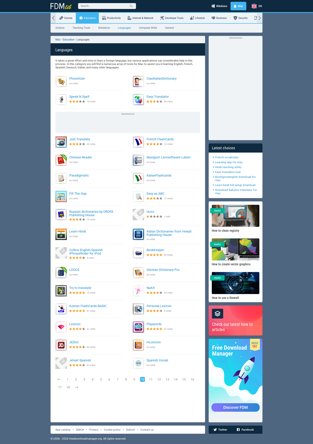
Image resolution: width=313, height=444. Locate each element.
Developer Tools (174, 18)
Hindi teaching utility (228, 167)
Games (68, 18)
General (169, 27)
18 (68, 387)
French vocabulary (227, 157)
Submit (130, 429)
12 (159, 379)
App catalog (62, 429)
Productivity (114, 18)
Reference (104, 27)
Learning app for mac (229, 162)
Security (243, 18)
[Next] (76, 387)
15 (184, 379)
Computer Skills (148, 27)
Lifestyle (200, 18)
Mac (57, 39)
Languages (124, 27)
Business (221, 18)
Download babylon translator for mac (236, 191)
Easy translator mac (228, 172)
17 (60, 387)
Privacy (93, 429)
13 (167, 379)
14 (176, 379)
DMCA (80, 429)
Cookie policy (112, 429)
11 (151, 379)
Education (90, 18)
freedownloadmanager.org (85, 438)
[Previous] (59, 379)
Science (59, 27)
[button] (53, 18)
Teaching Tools (81, 27)
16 (192, 379)
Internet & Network (142, 18)
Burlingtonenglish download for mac (235, 178)
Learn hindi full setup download (235, 185)
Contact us (147, 429)
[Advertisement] (127, 122)
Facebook (248, 429)
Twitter (222, 429)
